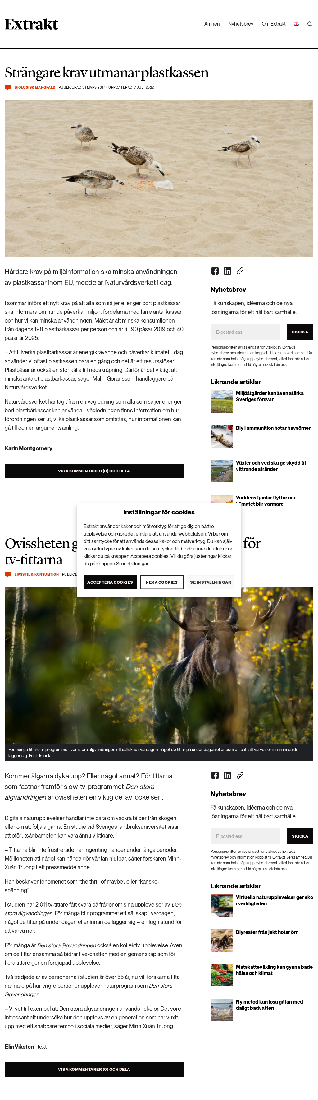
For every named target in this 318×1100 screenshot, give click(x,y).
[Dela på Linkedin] (227, 271)
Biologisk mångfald (35, 88)
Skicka (300, 332)
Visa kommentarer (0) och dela (94, 471)
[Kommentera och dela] (8, 88)
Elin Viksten (19, 1046)
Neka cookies (162, 582)
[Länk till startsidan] (31, 26)
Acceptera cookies (110, 582)
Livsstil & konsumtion (37, 575)
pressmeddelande (68, 867)
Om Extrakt (274, 24)
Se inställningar (210, 582)
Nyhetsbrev (240, 24)
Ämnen (212, 24)
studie (78, 827)
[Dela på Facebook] (215, 271)
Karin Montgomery (28, 448)
